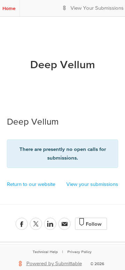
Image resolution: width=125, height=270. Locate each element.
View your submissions (92, 184)
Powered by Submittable (54, 263)
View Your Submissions (97, 8)
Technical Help (45, 252)
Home (9, 8)
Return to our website (31, 184)
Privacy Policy (79, 252)
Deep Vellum (62, 64)
